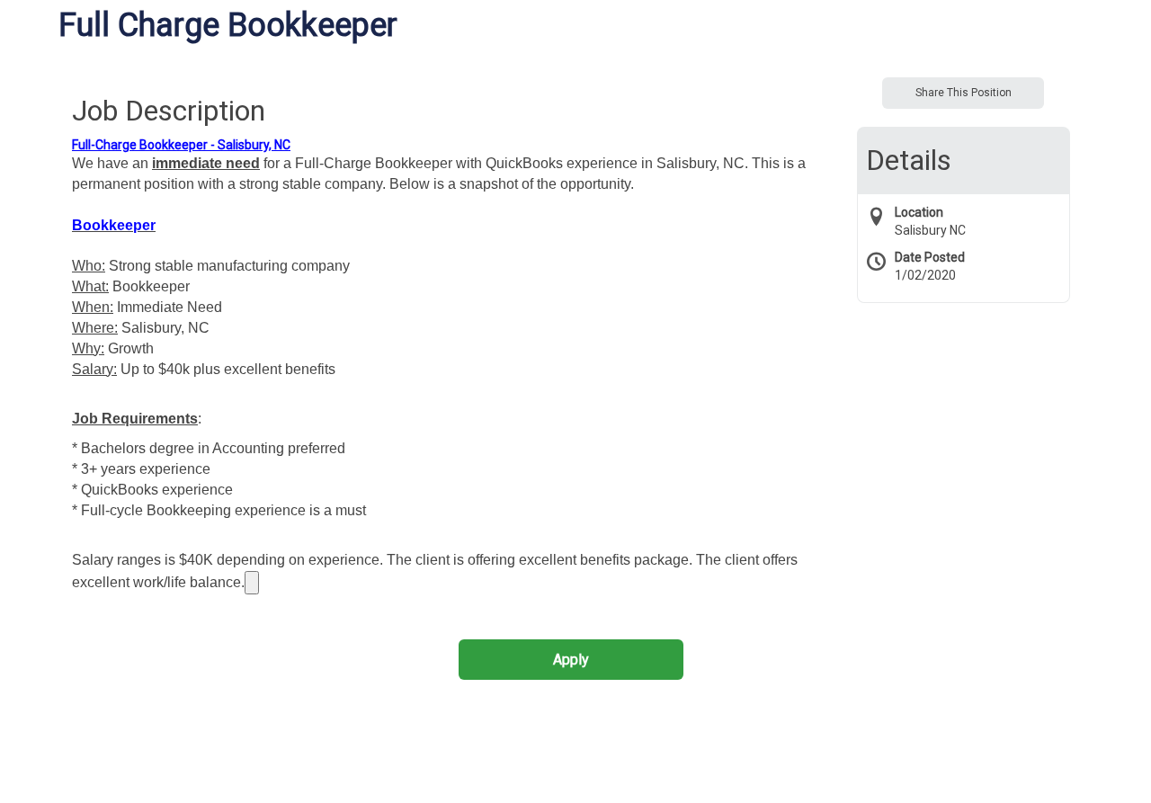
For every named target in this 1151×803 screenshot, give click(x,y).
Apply (571, 659)
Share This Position (963, 92)
